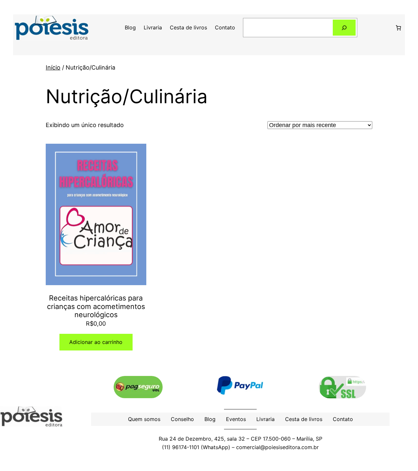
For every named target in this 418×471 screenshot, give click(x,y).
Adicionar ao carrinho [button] (95, 342)
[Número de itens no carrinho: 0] (398, 27)
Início (53, 67)
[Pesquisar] (344, 28)
